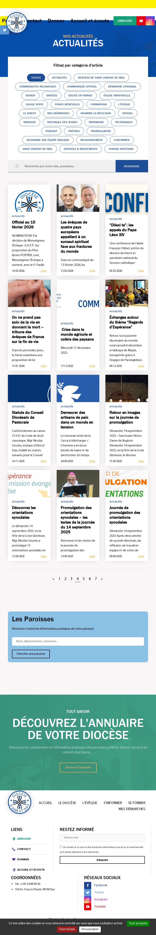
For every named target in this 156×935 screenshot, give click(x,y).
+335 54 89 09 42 (30, 884)
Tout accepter (138, 923)
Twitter (99, 892)
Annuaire (24, 838)
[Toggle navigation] (149, 46)
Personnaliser (90, 929)
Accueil (45, 803)
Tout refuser (67, 929)
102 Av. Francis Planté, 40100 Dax (35, 889)
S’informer (113, 803)
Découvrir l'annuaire (78, 767)
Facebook (100, 885)
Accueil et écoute (31, 869)
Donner (23, 859)
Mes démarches (132, 809)
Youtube (100, 906)
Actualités (18, 216)
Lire (44, 271)
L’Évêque (89, 803)
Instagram (101, 899)
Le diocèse (67, 803)
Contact (24, 849)
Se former (136, 803)
